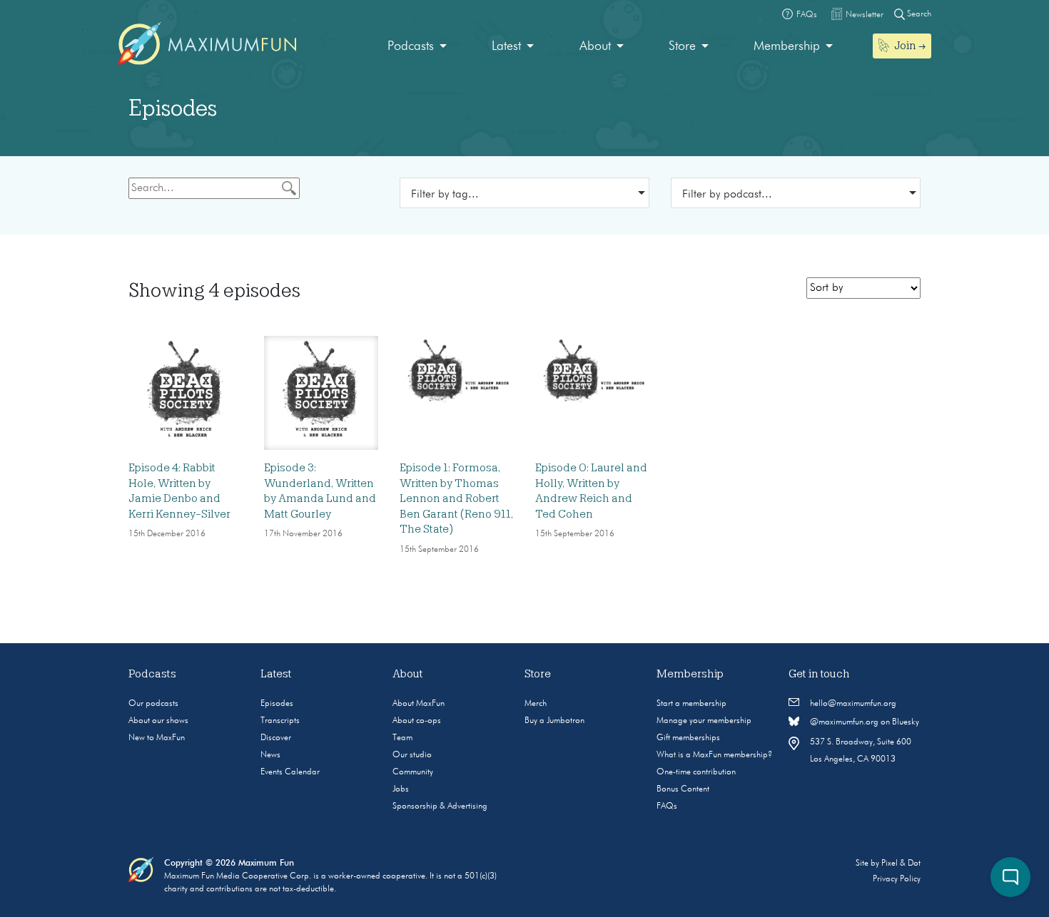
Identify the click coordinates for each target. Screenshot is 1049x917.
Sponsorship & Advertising (439, 806)
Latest (506, 46)
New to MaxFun (156, 738)
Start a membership (691, 704)
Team (402, 738)
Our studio (412, 755)
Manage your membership (704, 721)
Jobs (400, 789)
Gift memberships (688, 738)
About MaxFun (418, 704)
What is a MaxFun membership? (714, 755)
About (595, 46)
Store (682, 46)
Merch (535, 704)
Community (412, 772)
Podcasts (410, 46)
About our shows (158, 721)
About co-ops (416, 721)
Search (918, 14)
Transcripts (280, 721)
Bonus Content (683, 789)
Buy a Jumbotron (554, 721)
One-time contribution (696, 772)
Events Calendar (290, 772)
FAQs (667, 806)
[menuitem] (417, 46)
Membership (787, 46)
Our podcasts (153, 704)
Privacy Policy (897, 879)
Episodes (276, 704)
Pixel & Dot (901, 863)
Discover (275, 738)
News (270, 755)
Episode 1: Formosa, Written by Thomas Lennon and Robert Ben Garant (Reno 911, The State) (456, 498)
